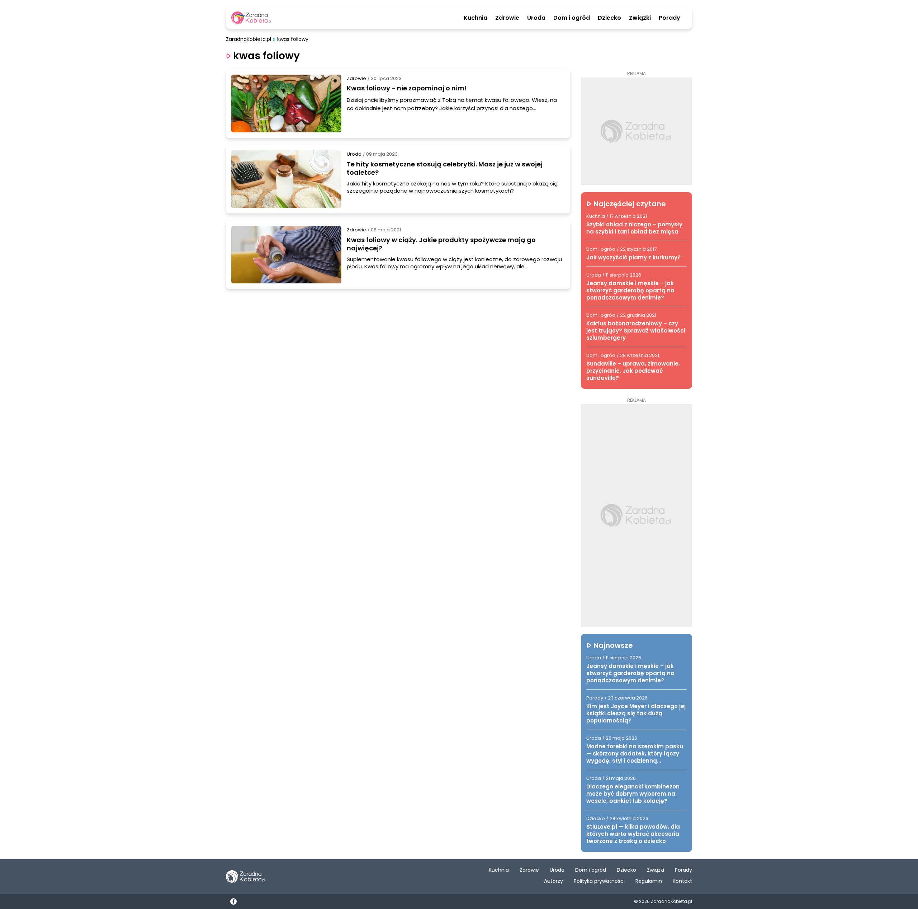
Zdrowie (507, 18)
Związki (640, 18)
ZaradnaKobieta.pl (248, 39)
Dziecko (609, 18)
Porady (669, 18)
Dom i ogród (571, 18)
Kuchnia (475, 18)
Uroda (536, 18)
